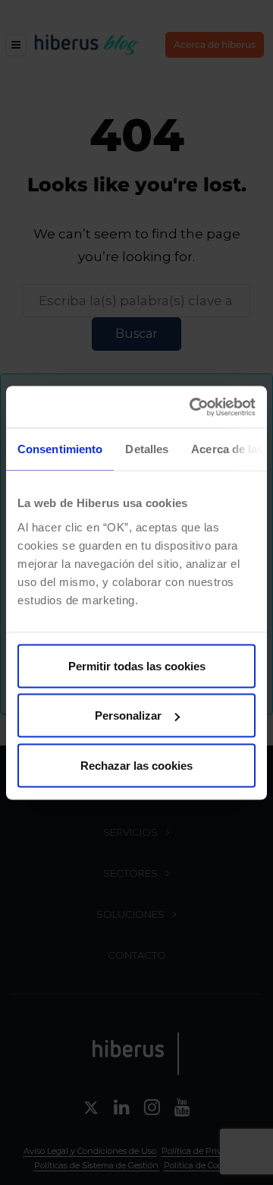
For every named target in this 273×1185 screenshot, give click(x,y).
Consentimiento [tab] (59, 449)
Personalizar (128, 715)
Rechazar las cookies (136, 764)
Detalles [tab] (146, 449)
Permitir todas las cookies (137, 665)
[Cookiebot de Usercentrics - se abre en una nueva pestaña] (193, 407)
